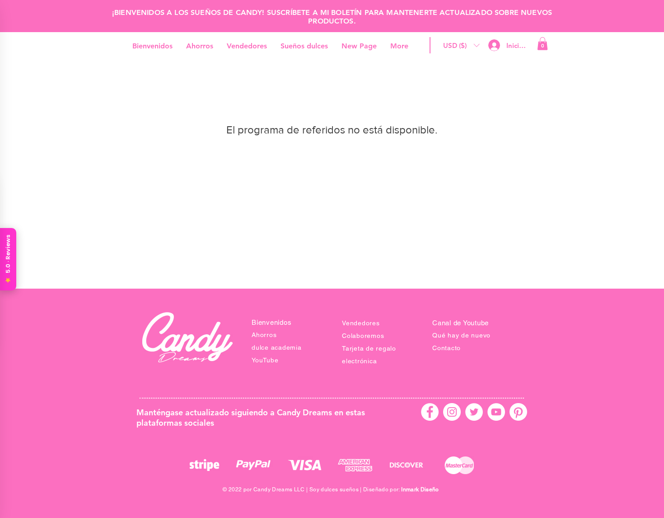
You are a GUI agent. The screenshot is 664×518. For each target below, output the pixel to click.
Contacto (446, 348)
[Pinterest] (518, 412)
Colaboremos (363, 335)
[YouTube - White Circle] (496, 412)
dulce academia (277, 347)
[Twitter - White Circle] (474, 412)
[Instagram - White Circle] (452, 412)
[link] (542, 43)
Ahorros (264, 334)
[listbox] (461, 45)
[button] (461, 45)
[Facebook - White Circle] (430, 412)
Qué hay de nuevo (461, 335)
